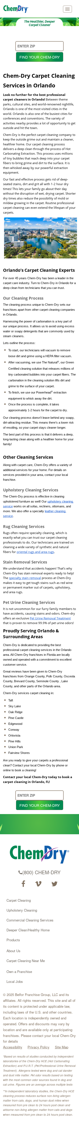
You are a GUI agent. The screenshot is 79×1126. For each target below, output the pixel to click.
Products (13, 939)
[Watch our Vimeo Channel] (38, 883)
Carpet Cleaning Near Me (25, 960)
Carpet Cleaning (18, 900)
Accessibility (12, 1046)
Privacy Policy (38, 1046)
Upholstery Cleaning (21, 910)
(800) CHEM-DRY (41, 872)
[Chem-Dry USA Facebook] (23, 883)
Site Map (61, 1046)
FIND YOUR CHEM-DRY (39, 57)
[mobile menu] (67, 9)
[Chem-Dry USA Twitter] (54, 883)
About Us (13, 950)
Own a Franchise (19, 971)
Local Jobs (14, 981)
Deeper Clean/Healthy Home (28, 929)
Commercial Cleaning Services (29, 919)
